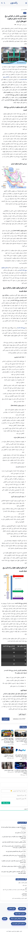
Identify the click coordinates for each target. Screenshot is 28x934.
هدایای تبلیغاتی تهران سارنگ (18, 919)
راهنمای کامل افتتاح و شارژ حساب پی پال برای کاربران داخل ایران (21, 756)
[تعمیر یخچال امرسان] (7, 765)
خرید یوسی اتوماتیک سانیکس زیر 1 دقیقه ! (8, 755)
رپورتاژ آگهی (22, 714)
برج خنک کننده (21, 328)
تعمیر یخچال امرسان (8, 770)
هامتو (4, 919)
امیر (26, 888)
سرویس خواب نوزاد (20, 914)
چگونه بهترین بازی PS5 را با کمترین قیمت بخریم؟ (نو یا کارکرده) (21, 772)
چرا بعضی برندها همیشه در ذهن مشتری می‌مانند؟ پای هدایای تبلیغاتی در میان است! (21, 740)
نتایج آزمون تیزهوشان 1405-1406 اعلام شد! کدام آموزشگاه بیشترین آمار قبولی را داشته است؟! (7, 740)
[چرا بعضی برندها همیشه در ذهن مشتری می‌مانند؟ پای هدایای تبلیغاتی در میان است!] (21, 733)
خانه (24, 9)
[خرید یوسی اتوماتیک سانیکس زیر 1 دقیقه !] (7, 750)
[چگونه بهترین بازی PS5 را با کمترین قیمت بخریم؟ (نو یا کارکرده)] (21, 765)
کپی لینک (6, 719)
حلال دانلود (22, 909)
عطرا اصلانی (24, 894)
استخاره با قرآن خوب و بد (18, 924)
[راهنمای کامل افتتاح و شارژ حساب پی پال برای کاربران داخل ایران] (21, 750)
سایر (22, 9)
